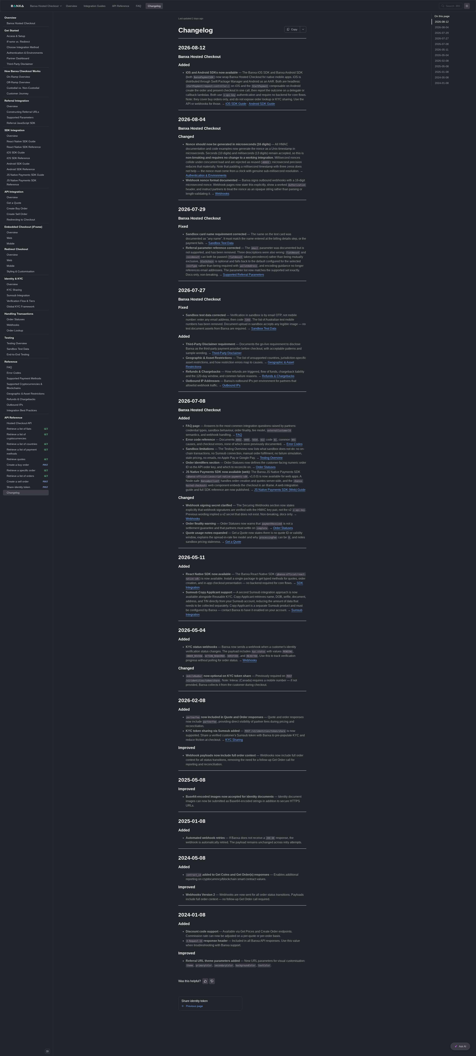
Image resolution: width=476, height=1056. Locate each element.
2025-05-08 (442, 66)
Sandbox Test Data (221, 243)
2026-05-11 (441, 49)
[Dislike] (212, 981)
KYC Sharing (234, 739)
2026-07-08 (442, 44)
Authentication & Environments (206, 175)
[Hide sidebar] (47, 1051)
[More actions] (303, 29)
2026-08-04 (442, 27)
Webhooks (222, 193)
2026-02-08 (442, 60)
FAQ (239, 434)
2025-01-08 (442, 71)
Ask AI (462, 1046)
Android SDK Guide (262, 103)
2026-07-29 (442, 32)
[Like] (205, 981)
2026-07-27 (442, 38)
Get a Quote (233, 541)
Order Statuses (266, 467)
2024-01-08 (442, 83)
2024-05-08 (442, 77)
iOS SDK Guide (236, 103)
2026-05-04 (442, 55)
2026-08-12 (442, 21)
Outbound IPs (231, 385)
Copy (294, 29)
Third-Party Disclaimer (227, 353)
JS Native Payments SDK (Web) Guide (279, 489)
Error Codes (295, 444)
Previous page (194, 1006)
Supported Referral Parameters (243, 274)
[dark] (467, 6)
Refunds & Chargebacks (278, 376)
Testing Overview (271, 457)
